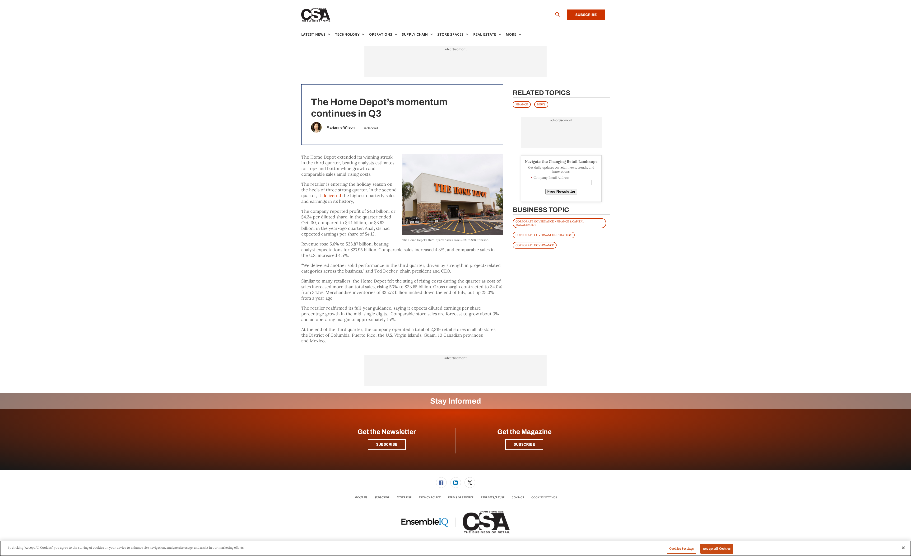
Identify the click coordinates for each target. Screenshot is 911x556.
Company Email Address (550, 178)
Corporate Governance (535, 245)
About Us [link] (360, 497)
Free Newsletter (561, 191)
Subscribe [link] (382, 497)
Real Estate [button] (484, 34)
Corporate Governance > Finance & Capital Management (550, 223)
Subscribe (586, 15)
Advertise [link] (404, 497)
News (541, 104)
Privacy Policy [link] (430, 497)
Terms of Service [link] (461, 497)
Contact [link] (518, 497)
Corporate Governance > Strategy (544, 235)
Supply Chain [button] (415, 34)
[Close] (903, 548)
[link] (441, 482)
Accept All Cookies (716, 549)
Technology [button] (347, 34)
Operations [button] (380, 34)
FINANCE (522, 104)
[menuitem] (318, 34)
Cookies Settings (544, 497)
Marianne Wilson (340, 127)
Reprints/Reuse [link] (493, 497)
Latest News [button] (313, 34)
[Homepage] (315, 15)
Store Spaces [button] (450, 34)
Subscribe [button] (386, 444)
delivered (331, 195)
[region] (455, 548)
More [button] (511, 34)
